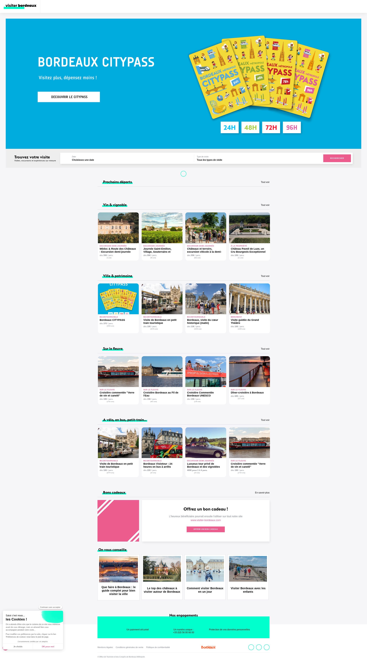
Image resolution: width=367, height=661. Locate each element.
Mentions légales (105, 647)
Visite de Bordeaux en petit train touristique (159, 321)
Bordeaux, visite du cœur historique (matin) (202, 321)
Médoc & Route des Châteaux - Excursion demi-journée (118, 250)
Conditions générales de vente (129, 647)
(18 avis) (197, 473)
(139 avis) (197, 401)
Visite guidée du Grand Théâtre (245, 321)
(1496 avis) (241, 329)
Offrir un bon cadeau (206, 529)
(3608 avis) (110, 326)
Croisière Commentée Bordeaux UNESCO (200, 394)
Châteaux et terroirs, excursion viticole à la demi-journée (204, 250)
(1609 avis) (197, 329)
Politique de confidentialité (158, 647)
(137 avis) (241, 398)
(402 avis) (197, 258)
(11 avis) (240, 258)
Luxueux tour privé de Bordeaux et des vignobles (203, 465)
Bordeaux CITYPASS (112, 320)
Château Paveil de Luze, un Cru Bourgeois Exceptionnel (248, 250)
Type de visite (202, 157)
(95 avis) (153, 258)
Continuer (183, 174)
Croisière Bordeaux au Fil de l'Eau (160, 394)
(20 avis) (153, 473)
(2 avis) (109, 258)
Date (74, 157)
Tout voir (265, 182)
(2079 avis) (154, 329)
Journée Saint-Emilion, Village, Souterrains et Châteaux (157, 250)
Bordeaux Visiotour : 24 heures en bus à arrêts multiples (157, 465)
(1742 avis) (110, 401)
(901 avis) (153, 401)
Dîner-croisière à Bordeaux (247, 392)
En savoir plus (262, 492)
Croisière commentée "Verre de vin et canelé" (117, 394)
